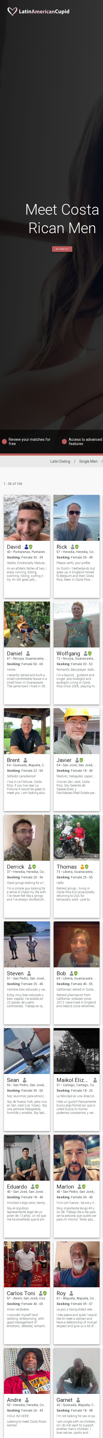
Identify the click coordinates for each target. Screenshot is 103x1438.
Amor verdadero (18, 1309)
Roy (61, 1293)
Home (11, 669)
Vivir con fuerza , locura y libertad (77, 1203)
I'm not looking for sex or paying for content (77, 1416)
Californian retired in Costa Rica (77, 989)
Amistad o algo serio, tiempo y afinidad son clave (27, 1203)
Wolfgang (68, 653)
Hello (60, 883)
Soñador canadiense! (21, 776)
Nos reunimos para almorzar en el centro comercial (27, 1096)
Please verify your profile (73, 563)
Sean (13, 1080)
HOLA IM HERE (18, 1416)
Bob (61, 973)
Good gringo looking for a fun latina (27, 883)
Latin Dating (60, 461)
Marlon (65, 1187)
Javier (64, 760)
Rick (62, 547)
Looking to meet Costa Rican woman (26, 1423)
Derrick (15, 867)
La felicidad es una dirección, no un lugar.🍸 (77, 1096)
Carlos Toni (21, 1293)
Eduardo (17, 1187)
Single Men (88, 461)
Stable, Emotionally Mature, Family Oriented (27, 563)
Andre (14, 1400)
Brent (13, 760)
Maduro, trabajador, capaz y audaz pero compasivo (77, 776)
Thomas (67, 867)
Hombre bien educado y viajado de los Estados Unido (27, 989)
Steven (15, 973)
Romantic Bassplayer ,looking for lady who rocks (77, 669)
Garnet (65, 1400)
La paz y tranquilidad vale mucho (77, 1309)
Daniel (14, 653)
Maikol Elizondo (73, 1080)
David (14, 547)
